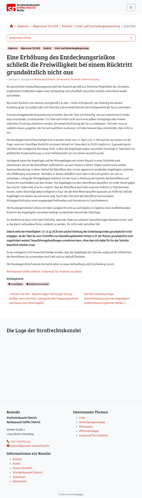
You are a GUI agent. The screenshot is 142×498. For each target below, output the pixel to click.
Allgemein (23, 26)
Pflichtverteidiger (89, 431)
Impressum (19, 476)
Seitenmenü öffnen (20, 37)
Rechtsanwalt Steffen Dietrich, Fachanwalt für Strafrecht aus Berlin (44, 271)
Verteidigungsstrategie (92, 422)
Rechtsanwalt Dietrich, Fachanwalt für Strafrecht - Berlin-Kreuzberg (66, 79)
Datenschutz (20, 481)
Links (82, 417)
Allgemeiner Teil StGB (45, 26)
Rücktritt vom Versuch (38, 284)
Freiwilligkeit (17, 284)
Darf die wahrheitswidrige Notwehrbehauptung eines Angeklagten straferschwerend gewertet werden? (107, 298)
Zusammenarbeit (22, 468)
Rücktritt (67, 26)
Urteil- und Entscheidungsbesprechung (98, 26)
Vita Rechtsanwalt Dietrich (28, 472)
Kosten (17, 463)
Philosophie (86, 426)
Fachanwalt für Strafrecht (93, 435)
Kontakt (17, 459)
